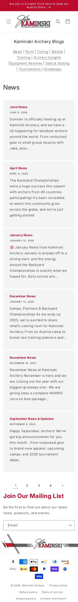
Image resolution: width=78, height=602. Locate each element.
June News (18, 107)
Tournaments (30, 69)
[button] (8, 21)
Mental (57, 52)
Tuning (42, 52)
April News (18, 168)
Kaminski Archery (33, 585)
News (17, 52)
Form (29, 52)
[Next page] (62, 485)
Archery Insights (47, 57)
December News (23, 296)
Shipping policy (26, 598)
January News (21, 235)
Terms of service (52, 592)
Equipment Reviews (26, 63)
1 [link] (15, 485)
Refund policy (28, 592)
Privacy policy (58, 585)
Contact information (53, 598)
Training (24, 57)
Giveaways (52, 69)
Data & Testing (58, 63)
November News (23, 357)
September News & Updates (32, 418)
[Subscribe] (70, 525)
